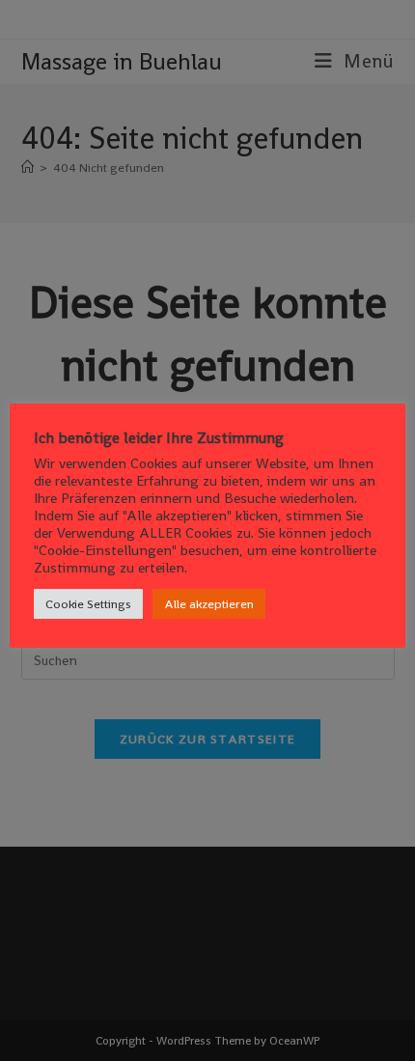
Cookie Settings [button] (88, 604)
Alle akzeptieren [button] (209, 604)
